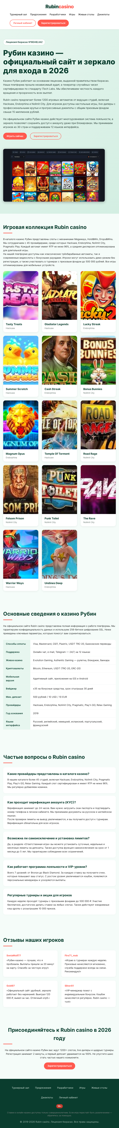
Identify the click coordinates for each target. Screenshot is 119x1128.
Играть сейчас (15, 136)
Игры (72, 14)
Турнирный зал (18, 14)
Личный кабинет (22, 23)
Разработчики (58, 14)
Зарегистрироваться (53, 23)
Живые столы (86, 14)
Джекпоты (103, 14)
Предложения (38, 14)
